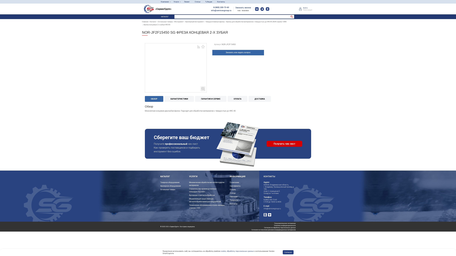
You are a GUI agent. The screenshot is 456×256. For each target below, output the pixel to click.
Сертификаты (235, 186)
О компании (234, 182)
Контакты (221, 2)
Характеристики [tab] (179, 99)
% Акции (208, 2)
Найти (291, 17)
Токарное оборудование (170, 182)
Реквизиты (234, 200)
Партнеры (234, 197)
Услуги (176, 2)
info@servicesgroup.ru (221, 10)
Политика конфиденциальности (285, 225)
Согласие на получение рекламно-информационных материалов (273, 230)
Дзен (269, 214)
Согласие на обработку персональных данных (280, 228)
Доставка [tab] (259, 99)
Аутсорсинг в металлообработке (202, 195)
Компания (165, 2)
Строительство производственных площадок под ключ (202, 190)
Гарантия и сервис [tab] (211, 99)
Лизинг (187, 2)
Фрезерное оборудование (170, 186)
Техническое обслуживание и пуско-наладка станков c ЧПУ (206, 206)
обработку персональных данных (240, 251)
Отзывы (233, 189)
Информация (237, 176)
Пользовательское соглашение (285, 223)
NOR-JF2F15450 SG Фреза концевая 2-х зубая (176, 67)
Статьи (197, 2)
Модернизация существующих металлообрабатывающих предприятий (205, 200)
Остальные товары (167, 189)
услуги (193, 176)
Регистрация (307, 10)
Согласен (288, 252)
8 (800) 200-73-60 (221, 7)
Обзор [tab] (154, 99)
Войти (305, 8)
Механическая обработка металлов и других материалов (206, 183)
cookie (223, 251)
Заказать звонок (243, 8)
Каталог (165, 17)
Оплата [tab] (237, 99)
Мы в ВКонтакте (265, 214)
